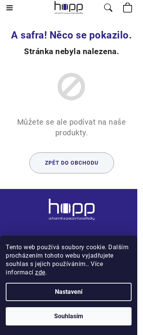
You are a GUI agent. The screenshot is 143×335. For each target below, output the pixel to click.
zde (40, 272)
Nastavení (68, 291)
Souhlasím (68, 316)
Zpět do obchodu (71, 163)
